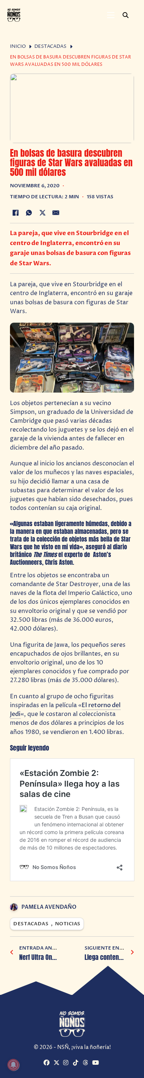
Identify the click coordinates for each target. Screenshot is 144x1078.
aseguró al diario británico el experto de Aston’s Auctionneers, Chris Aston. (68, 554)
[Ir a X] (57, 1063)
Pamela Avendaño (48, 907)
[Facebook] (15, 212)
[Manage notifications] (13, 1065)
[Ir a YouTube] (96, 1063)
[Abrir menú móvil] (110, 15)
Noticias (67, 924)
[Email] (56, 212)
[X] (42, 212)
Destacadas (50, 46)
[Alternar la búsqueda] (125, 15)
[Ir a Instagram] (67, 1063)
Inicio (18, 46)
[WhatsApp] (28, 212)
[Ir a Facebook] (47, 1063)
